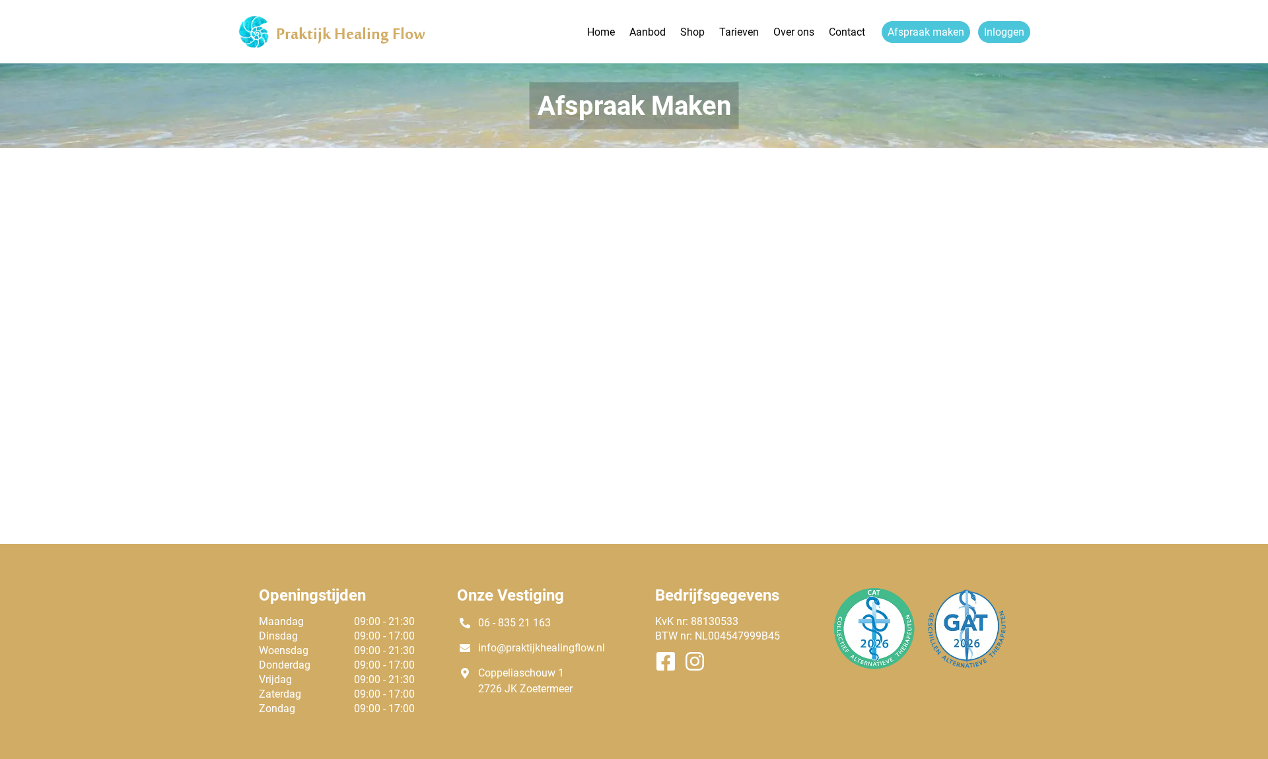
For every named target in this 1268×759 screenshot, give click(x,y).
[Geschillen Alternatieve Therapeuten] (967, 651)
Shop (692, 32)
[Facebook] (669, 662)
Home (601, 32)
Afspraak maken (926, 32)
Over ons (793, 32)
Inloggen (1004, 32)
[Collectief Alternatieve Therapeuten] (874, 651)
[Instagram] (698, 662)
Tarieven (739, 32)
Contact (847, 32)
